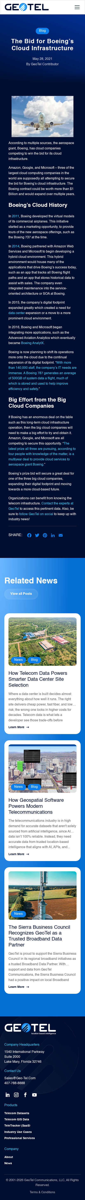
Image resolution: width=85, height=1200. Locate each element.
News (18, 660)
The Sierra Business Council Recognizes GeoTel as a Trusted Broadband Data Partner (39, 936)
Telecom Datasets (16, 1113)
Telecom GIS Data (16, 1119)
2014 (15, 246)
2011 (15, 216)
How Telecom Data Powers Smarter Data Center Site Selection (37, 679)
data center (16, 313)
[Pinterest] (45, 535)
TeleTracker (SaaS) (17, 1125)
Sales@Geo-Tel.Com (19, 1078)
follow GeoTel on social (36, 514)
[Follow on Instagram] (16, 1094)
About (8, 1157)
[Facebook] (29, 535)
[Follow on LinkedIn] (7, 1094)
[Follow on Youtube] (34, 1094)
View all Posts (21, 594)
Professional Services (19, 1138)
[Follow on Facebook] (25, 1094)
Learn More (16, 727)
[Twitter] (37, 535)
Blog (42, 31)
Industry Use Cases (18, 1132)
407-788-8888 (14, 1083)
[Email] (61, 535)
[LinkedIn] (53, 535)
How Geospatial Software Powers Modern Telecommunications (36, 806)
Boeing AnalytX (32, 343)
